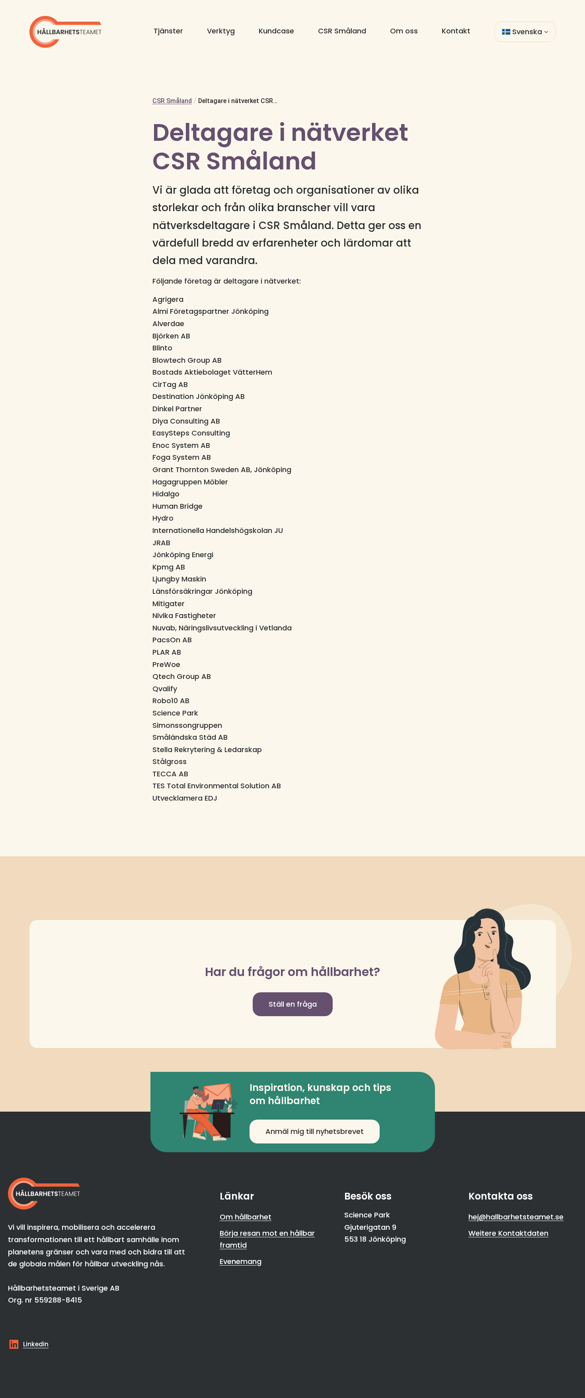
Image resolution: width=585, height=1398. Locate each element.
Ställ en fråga (293, 1004)
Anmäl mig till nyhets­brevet (314, 1131)
